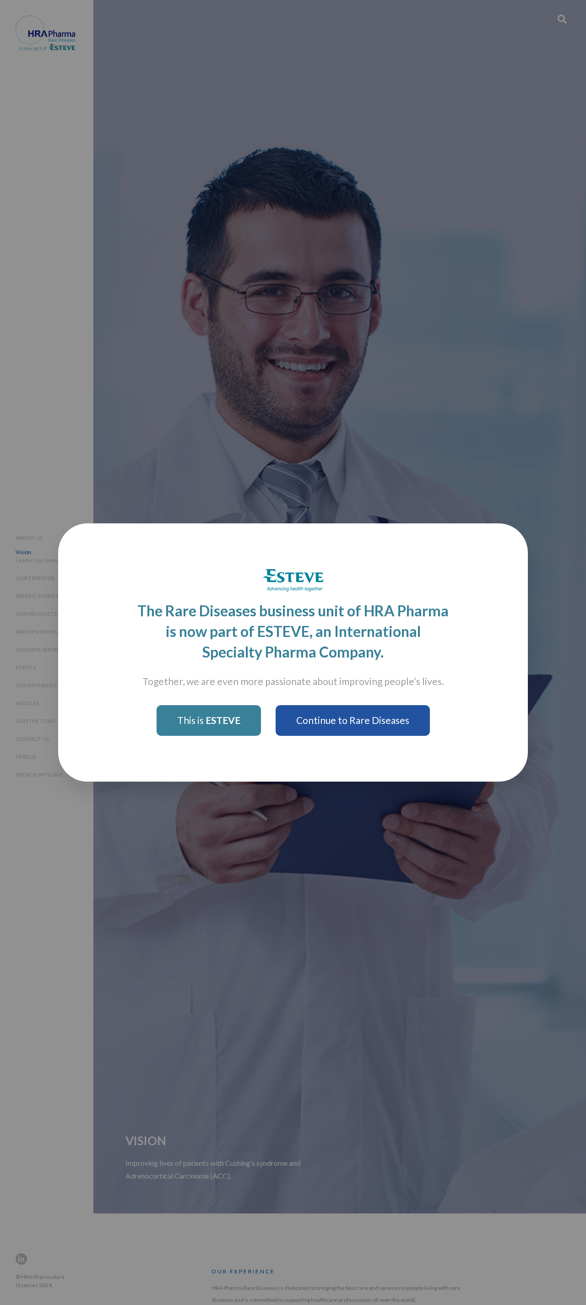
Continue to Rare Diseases (352, 720)
